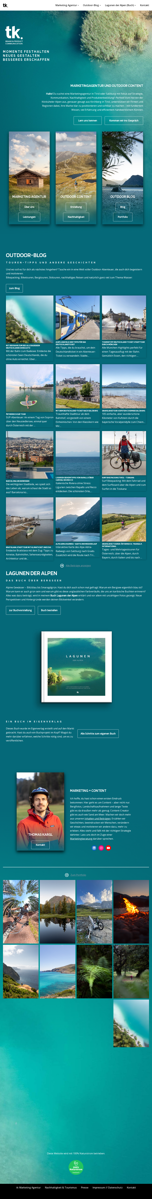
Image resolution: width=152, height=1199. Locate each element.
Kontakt (144, 5)
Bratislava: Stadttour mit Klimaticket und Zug (28, 547)
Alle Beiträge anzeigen (78, 565)
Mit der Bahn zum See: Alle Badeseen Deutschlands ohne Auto (23, 346)
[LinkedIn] (94, 848)
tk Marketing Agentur (28, 1187)
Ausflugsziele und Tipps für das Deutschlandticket (71, 343)
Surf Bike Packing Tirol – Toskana (118, 477)
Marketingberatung (81, 838)
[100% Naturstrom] (76, 1174)
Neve (5, 1195)
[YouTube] (108, 848)
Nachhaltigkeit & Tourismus (61, 1187)
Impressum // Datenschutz (107, 1187)
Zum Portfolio (78, 875)
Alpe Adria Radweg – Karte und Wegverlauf (76, 544)
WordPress (34, 1195)
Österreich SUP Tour (16, 414)
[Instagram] (101, 848)
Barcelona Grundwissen (17, 481)
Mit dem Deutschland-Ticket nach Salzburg (77, 411)
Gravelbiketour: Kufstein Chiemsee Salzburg (123, 411)
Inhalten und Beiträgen (98, 818)
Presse (84, 1187)
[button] (78, 5)
